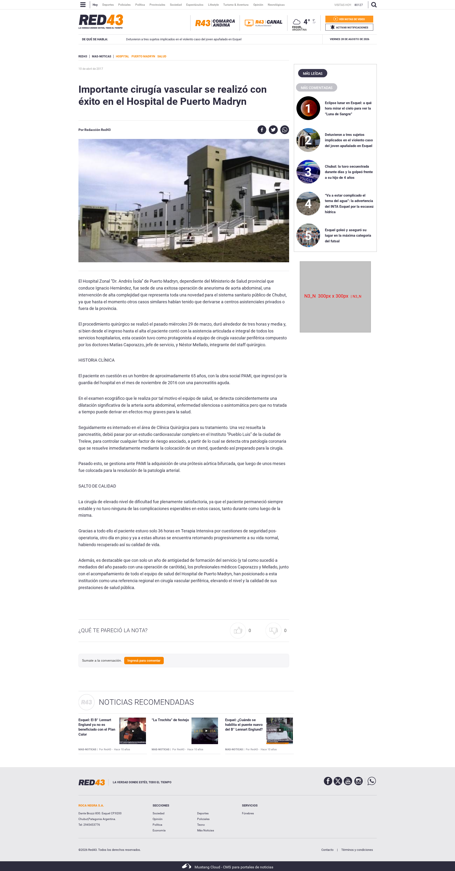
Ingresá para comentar (143, 660)
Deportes (203, 813)
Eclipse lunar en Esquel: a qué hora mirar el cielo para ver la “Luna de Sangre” (348, 108)
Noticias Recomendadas (146, 702)
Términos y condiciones (357, 850)
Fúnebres (248, 813)
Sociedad (158, 813)
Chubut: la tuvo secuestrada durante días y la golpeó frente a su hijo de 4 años (349, 172)
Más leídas (313, 73)
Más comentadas (316, 87)
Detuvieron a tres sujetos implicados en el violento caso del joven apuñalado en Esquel (180, 39)
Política (157, 824)
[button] (242, 630)
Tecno (201, 824)
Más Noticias (205, 830)
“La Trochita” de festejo (170, 720)
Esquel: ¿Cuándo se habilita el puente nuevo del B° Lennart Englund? (244, 725)
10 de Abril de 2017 (90, 68)
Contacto (327, 850)
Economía (159, 830)
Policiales (203, 819)
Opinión (158, 819)
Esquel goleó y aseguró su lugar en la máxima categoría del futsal (348, 235)
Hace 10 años (122, 749)
